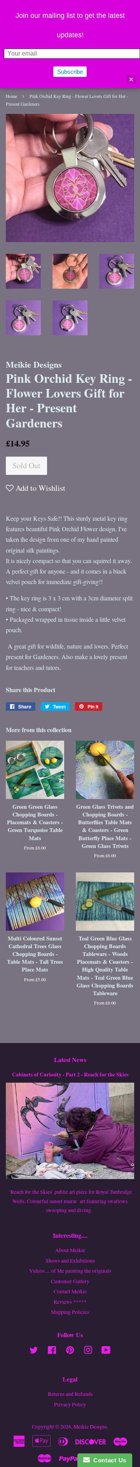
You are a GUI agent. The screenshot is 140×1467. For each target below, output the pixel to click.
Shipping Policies (70, 1311)
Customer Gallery (70, 1281)
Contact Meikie (70, 1291)
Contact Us (108, 1460)
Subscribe (70, 71)
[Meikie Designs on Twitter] (34, 1351)
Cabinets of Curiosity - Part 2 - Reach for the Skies (70, 1074)
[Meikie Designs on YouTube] (106, 1351)
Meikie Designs (90, 1426)
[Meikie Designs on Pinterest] (70, 1351)
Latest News (70, 1059)
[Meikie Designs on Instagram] (88, 1351)
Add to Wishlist (39, 488)
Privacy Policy (70, 1404)
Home (11, 96)
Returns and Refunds (70, 1393)
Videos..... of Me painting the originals (70, 1270)
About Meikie (70, 1250)
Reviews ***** (70, 1301)
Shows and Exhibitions (70, 1260)
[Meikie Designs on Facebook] (51, 1351)
